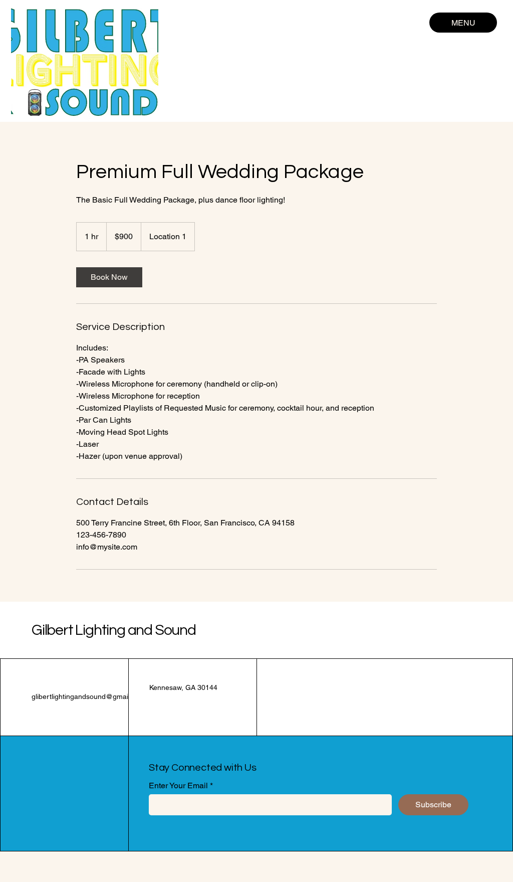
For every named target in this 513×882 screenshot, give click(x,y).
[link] (109, 277)
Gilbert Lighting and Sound (114, 630)
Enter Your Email (178, 786)
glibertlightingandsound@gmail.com (88, 696)
